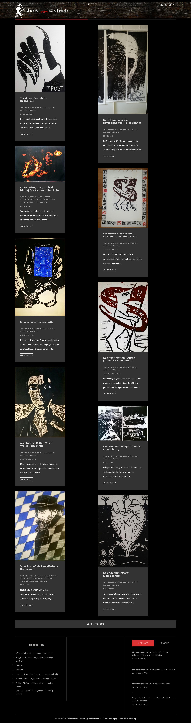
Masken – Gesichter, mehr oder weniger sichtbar (36, 678)
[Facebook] (162, 5)
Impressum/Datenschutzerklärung (121, 5)
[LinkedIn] (170, 5)
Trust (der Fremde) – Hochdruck (33, 99)
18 (147, 659)
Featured (19, 665)
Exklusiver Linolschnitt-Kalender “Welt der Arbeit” (120, 235)
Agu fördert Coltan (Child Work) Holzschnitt (36, 444)
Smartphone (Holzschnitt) (36, 322)
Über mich (98, 5)
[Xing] (174, 5)
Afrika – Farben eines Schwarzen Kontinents (34, 653)
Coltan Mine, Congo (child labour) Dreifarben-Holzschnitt (39, 189)
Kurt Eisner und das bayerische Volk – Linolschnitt (122, 121)
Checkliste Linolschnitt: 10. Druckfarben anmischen (151, 684)
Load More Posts (95, 624)
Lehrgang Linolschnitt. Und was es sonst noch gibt (37, 674)
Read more (25, 134)
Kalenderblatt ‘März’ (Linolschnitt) (116, 574)
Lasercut (19, 670)
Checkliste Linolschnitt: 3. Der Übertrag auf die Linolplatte (153, 669)
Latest (165, 643)
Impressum (59, 719)
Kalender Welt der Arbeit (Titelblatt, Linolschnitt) (119, 359)
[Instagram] (166, 5)
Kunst (86, 5)
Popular (143, 643)
